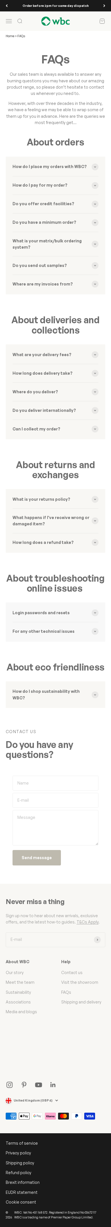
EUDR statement (22, 1192)
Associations (18, 1001)
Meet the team (20, 982)
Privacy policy (18, 1152)
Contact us (72, 972)
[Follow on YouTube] (38, 1085)
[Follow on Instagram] (9, 1085)
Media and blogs (21, 1011)
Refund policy (18, 1172)
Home (10, 36)
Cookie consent (21, 1202)
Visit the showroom (79, 982)
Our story (15, 972)
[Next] (104, 6)
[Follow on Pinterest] (24, 1085)
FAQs (66, 992)
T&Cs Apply (87, 921)
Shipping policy (20, 1162)
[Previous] (7, 6)
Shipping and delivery (81, 1001)
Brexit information (23, 1182)
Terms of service (22, 1143)
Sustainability (18, 992)
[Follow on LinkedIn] (53, 1085)
